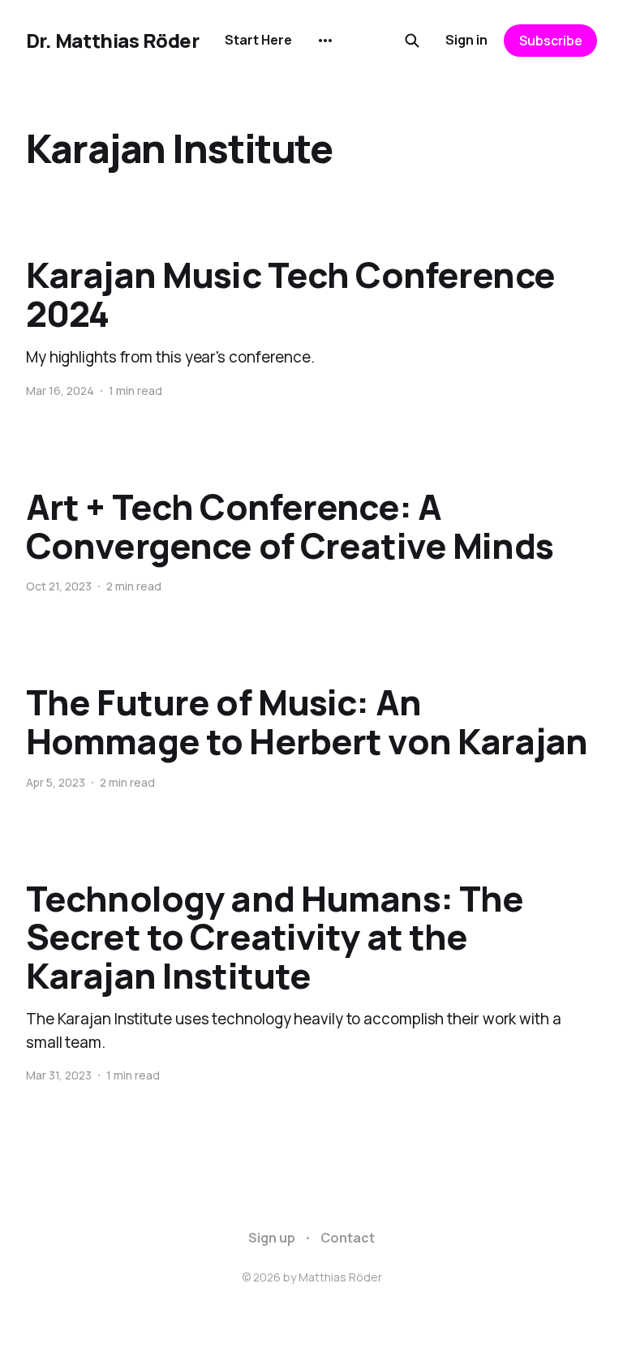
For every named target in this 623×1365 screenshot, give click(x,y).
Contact (347, 1238)
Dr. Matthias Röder (112, 40)
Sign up (271, 1238)
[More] (325, 40)
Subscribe (550, 40)
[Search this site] (412, 40)
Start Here (258, 40)
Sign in (466, 40)
